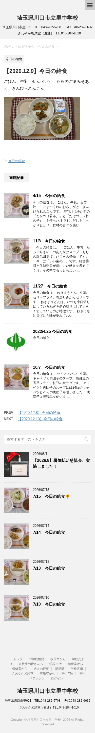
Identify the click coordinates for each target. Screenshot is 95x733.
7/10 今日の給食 (49, 604)
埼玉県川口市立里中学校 (47, 18)
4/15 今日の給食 (49, 195)
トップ (18, 659)
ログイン (57, 678)
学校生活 (55, 664)
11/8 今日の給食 (49, 241)
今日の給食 (16, 161)
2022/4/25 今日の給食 (52, 331)
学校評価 (77, 669)
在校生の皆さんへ (31, 664)
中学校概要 (36, 659)
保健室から (19, 669)
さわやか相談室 (22, 673)
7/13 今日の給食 (49, 568)
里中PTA (67, 673)
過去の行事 (41, 669)
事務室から (47, 673)
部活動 (59, 669)
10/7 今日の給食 (49, 367)
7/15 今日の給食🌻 (51, 496)
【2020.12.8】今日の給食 (39, 412)
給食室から (75, 664)
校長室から (58, 659)
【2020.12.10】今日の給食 (40, 419)
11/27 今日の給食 (50, 286)
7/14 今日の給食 (49, 532)
